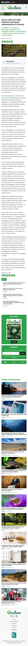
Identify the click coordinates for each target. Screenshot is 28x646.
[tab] (4, 279)
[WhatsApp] (9, 42)
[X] (5, 42)
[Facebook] (2, 42)
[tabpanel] (14, 294)
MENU (13, 2)
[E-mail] (12, 42)
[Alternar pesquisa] (1, 5)
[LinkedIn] (7, 42)
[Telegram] (14, 275)
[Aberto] (26, 7)
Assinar (14, 341)
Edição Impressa (3, 8)
